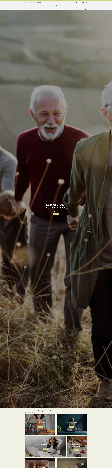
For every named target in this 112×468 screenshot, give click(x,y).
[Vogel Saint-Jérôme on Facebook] (72, 2)
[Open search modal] (26, 9)
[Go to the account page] (84, 9)
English (78, 2)
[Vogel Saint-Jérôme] (56, 5)
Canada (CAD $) (84, 2)
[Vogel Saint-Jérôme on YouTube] (76, 2)
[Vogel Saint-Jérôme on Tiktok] (75, 2)
